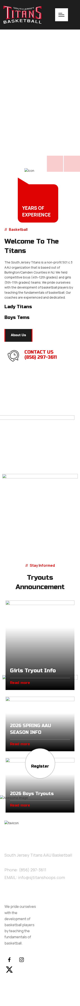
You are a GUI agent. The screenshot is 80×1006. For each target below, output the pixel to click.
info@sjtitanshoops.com (41, 877)
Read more (20, 683)
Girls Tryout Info (33, 670)
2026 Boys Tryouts (32, 793)
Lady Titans (18, 306)
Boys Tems (17, 317)
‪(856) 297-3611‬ (32, 869)
